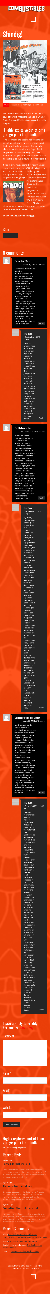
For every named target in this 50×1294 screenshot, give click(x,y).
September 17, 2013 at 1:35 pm (32, 431)
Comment (8, 1035)
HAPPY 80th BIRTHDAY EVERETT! (18, 1164)
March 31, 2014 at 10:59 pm (34, 807)
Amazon (21, 19)
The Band (15, 105)
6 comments (38, 105)
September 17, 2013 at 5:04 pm (33, 512)
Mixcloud (26, 19)
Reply (41, 323)
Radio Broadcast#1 (11, 120)
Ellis (4, 1237)
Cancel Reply (26, 1028)
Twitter (16, 19)
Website (7, 1107)
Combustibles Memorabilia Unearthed (20, 1208)
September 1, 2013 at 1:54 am (33, 338)
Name (7, 1073)
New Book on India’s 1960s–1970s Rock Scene (28, 1237)
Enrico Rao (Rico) (22, 261)
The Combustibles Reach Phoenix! (18, 1186)
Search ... (33, 19)
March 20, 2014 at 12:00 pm (34, 721)
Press (6, 105)
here (32, 215)
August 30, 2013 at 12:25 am (34, 264)
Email (6, 1090)
